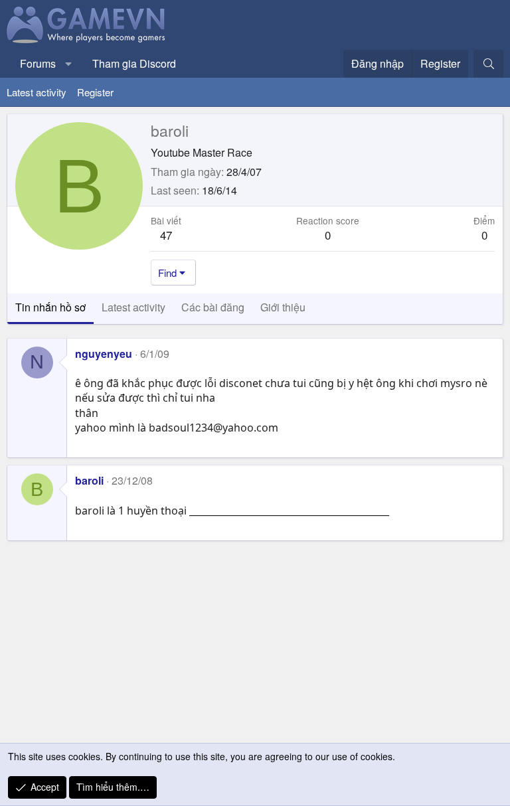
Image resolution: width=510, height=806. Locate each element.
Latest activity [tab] (133, 307)
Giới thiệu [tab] (282, 307)
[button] (69, 64)
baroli (89, 480)
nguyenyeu (103, 353)
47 (166, 234)
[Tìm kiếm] (488, 64)
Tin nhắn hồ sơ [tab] (50, 307)
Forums (38, 63)
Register (95, 92)
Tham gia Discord (134, 63)
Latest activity (36, 92)
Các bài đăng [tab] (212, 307)
